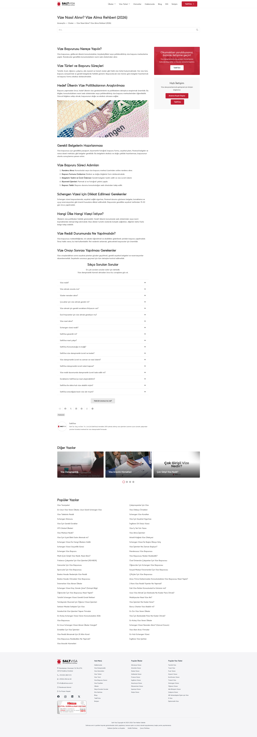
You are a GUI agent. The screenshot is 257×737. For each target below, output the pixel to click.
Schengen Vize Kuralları (139, 514)
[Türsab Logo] (73, 707)
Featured (61, 415)
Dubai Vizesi (135, 671)
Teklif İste (97, 698)
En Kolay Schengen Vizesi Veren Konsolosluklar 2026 (78, 616)
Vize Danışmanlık (100, 668)
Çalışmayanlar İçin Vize (139, 505)
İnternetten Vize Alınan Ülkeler (69, 583)
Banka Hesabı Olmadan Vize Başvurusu (73, 579)
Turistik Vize (172, 665)
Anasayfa (61, 23)
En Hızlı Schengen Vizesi (139, 634)
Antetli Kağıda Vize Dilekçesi (141, 537)
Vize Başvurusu (63, 620)
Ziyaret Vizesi (172, 674)
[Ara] (197, 29)
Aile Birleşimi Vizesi (174, 689)
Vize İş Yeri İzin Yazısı (137, 528)
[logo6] (66, 4)
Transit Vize (172, 680)
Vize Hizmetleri (99, 671)
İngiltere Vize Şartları (138, 639)
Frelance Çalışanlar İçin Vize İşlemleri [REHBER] (77, 560)
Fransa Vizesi (135, 677)
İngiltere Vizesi (136, 680)
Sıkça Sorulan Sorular (101, 689)
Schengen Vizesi (173, 683)
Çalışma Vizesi (173, 692)
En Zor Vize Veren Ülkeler (139, 611)
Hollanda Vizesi (136, 674)
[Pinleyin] (81, 408)
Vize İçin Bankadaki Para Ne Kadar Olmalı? (147, 616)
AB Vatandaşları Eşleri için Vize (178, 695)
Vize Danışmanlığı (69, 472)
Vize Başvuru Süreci (100, 680)
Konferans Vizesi (173, 677)
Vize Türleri (97, 674)
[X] (79, 696)
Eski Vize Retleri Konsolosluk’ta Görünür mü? (147, 588)
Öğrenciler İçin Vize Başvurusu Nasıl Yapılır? (75, 593)
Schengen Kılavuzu (65, 519)
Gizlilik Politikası (132, 728)
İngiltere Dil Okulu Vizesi (139, 523)
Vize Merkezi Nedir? (65, 533)
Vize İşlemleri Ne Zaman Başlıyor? (143, 546)
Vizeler (71, 23)
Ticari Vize (171, 668)
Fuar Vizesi (171, 671)
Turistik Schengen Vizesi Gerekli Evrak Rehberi (76, 597)
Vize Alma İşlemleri (137, 533)
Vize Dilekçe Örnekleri (138, 510)
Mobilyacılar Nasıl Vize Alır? (140, 597)
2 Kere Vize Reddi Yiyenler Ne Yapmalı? (145, 583)
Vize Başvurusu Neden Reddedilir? (143, 556)
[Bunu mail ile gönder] (60, 408)
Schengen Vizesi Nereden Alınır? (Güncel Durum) (149, 625)
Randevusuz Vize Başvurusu (140, 551)
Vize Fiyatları (98, 683)
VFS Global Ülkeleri (65, 528)
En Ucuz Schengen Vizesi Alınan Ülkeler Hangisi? (77, 625)
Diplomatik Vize (173, 701)
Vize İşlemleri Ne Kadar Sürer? (141, 602)
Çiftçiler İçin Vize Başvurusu (140, 574)
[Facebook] (58, 696)
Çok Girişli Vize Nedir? (167, 472)
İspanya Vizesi (136, 689)
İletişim (96, 701)
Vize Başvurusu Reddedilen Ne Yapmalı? (73, 639)
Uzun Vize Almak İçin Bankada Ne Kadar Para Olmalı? (151, 593)
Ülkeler (96, 686)
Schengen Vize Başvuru (66, 551)
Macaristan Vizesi (137, 686)
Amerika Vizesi (136, 668)
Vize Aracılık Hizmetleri (120, 472)
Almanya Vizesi (136, 665)
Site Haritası (98, 692)
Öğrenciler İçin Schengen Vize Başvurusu (146, 565)
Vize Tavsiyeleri (63, 505)
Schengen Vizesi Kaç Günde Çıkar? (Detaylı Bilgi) (77, 588)
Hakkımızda (98, 665)
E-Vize (170, 698)
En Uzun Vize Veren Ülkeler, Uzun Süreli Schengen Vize (79, 510)
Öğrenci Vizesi (173, 686)
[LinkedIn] (72, 696)
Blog (95, 695)
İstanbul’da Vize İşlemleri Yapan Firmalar (74, 611)
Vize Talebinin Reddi (65, 514)
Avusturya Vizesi (136, 683)
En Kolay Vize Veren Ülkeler (140, 620)
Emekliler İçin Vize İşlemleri (68, 630)
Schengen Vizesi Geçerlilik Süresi (70, 546)
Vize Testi (97, 677)
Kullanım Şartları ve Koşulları (116, 728)
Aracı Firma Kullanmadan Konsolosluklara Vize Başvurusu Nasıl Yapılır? (158, 579)
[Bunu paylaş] (65, 408)
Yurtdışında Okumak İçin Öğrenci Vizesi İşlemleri (77, 602)
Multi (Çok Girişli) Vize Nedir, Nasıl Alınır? (73, 556)
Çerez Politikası (144, 728)
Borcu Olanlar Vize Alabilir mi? (141, 606)
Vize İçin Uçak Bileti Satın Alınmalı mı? (73, 537)
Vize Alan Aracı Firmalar (139, 630)
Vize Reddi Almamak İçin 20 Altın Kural (73, 634)
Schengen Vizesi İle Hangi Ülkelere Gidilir (74, 542)
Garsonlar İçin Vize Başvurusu (69, 565)
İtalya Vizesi (135, 692)
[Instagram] (65, 696)
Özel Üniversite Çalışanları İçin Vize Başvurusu (148, 560)
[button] (115, 4)
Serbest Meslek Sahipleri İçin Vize (71, 606)
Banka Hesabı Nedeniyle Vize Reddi (72, 574)
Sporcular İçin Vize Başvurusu (69, 570)
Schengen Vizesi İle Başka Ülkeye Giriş (145, 542)
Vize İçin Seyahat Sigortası (140, 519)
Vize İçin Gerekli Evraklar (67, 523)
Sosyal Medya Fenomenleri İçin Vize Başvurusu (148, 570)
